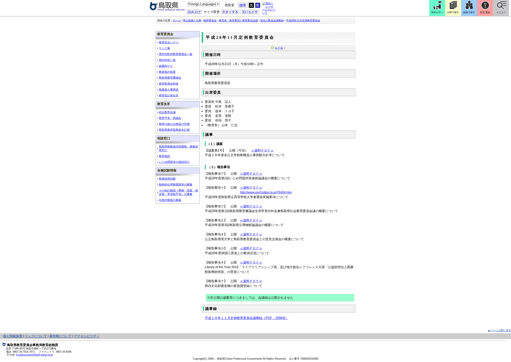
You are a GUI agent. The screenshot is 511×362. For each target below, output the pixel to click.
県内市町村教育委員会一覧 (175, 54)
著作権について (60, 336)
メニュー (501, 12)
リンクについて (36, 336)
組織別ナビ (166, 65)
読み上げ (194, 12)
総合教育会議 (167, 112)
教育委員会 (210, 20)
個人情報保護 (12, 336)
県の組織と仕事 (192, 20)
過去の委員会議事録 (272, 20)
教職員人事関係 (168, 89)
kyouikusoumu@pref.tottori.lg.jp (34, 354)
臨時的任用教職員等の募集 (175, 184)
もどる (279, 47)
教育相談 (164, 156)
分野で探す (453, 12)
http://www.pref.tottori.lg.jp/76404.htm (266, 192)
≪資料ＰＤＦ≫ (262, 150)
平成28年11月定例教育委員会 (303, 20)
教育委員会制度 (168, 83)
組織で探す (469, 12)
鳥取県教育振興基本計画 (174, 129)
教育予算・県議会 (170, 118)
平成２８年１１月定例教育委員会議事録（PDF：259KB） (246, 318)
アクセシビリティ (87, 336)
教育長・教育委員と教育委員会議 (238, 20)
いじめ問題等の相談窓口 (174, 162)
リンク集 (164, 48)
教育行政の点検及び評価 (174, 124)
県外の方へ (437, 12)
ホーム (177, 20)
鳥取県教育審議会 (170, 77)
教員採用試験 (167, 178)
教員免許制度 (167, 71)
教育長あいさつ (168, 42)
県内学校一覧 (167, 60)
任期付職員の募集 (170, 200)
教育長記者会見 (168, 95)
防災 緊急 (485, 12)
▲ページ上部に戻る (499, 330)
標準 (242, 5)
